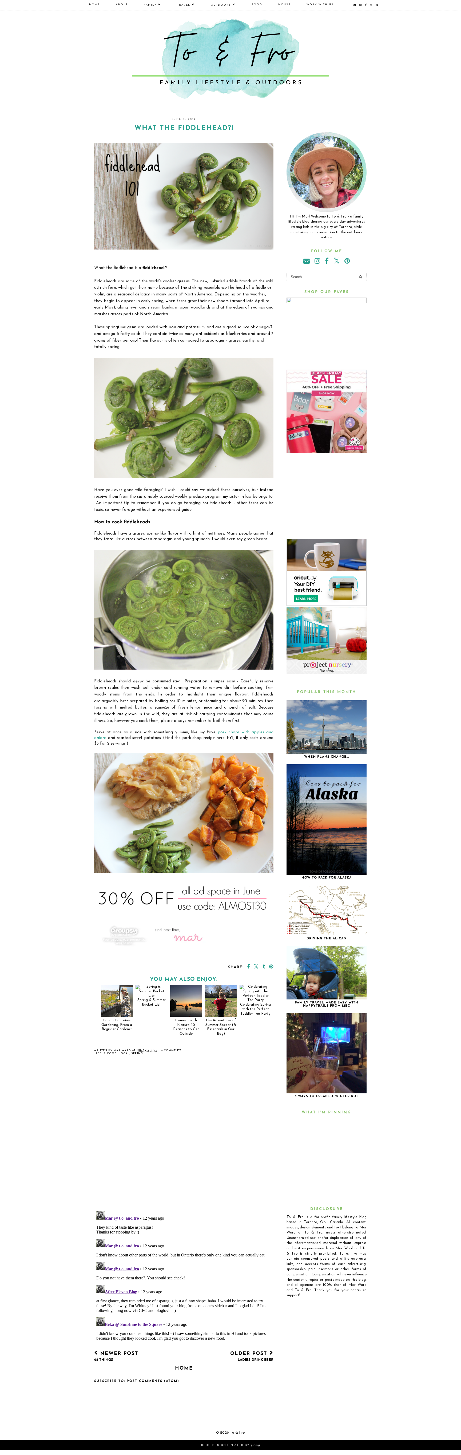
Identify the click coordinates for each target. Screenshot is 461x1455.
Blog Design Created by (230, 1445)
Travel (183, 4)
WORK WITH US (320, 4)
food (112, 1053)
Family (150, 4)
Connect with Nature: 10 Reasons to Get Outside (186, 1027)
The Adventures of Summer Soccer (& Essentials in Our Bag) (220, 1027)
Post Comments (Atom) (153, 1381)
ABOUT (122, 4)
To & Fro (237, 1433)
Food (257, 4)
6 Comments (171, 1050)
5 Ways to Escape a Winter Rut (326, 1096)
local (124, 1053)
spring (137, 1053)
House (284, 4)
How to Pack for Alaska (326, 877)
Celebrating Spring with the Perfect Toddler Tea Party (255, 1009)
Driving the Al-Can (327, 938)
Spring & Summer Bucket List (151, 1002)
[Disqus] (183, 1137)
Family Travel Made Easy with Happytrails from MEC (326, 1004)
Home (94, 4)
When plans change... (326, 756)
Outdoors (221, 4)
